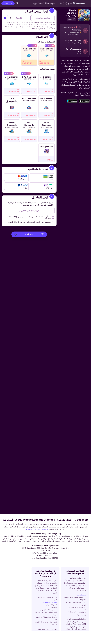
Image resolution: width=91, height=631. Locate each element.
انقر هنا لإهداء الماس (49, 602)
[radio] (46, 55)
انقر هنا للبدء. (81, 595)
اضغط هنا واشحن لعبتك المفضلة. (37, 529)
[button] (17, 3)
